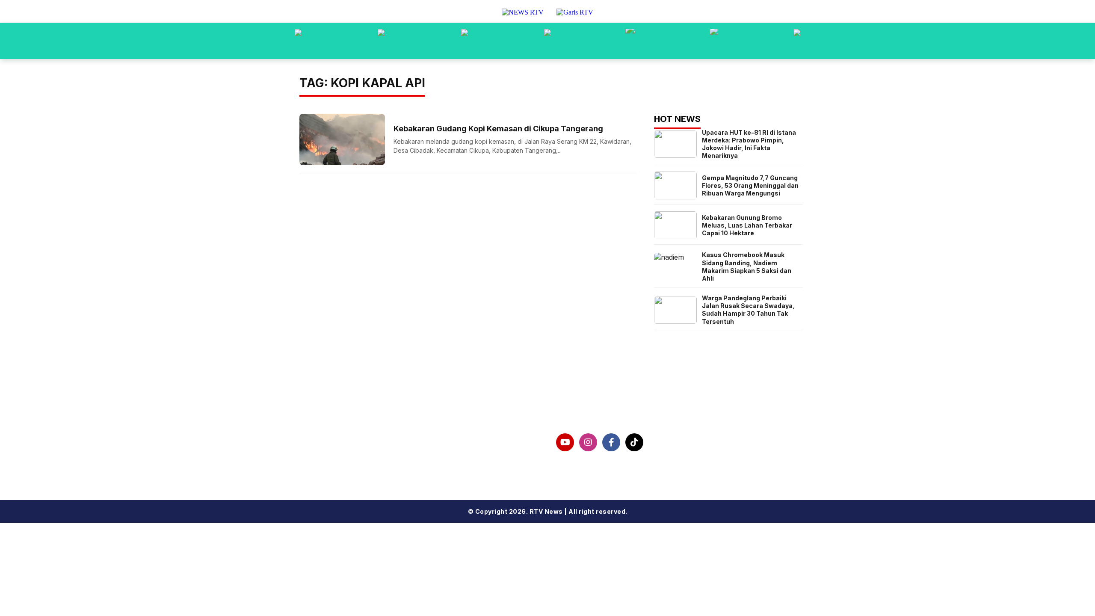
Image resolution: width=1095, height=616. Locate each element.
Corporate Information (353, 437)
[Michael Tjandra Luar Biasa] (464, 41)
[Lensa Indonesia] (298, 41)
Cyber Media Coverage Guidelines (375, 465)
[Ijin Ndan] (381, 41)
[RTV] (797, 41)
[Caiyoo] (547, 41)
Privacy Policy (337, 451)
